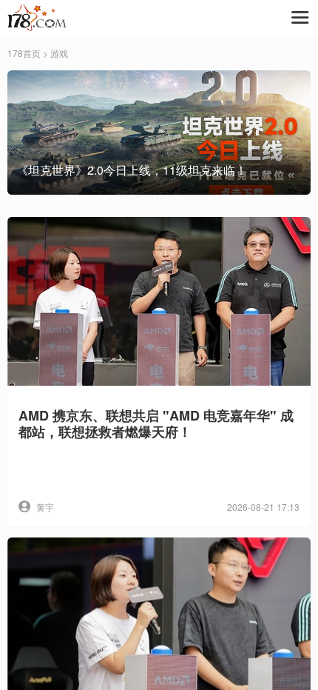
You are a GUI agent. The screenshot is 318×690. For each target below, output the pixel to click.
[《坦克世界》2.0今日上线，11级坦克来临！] (159, 131)
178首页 (24, 53)
